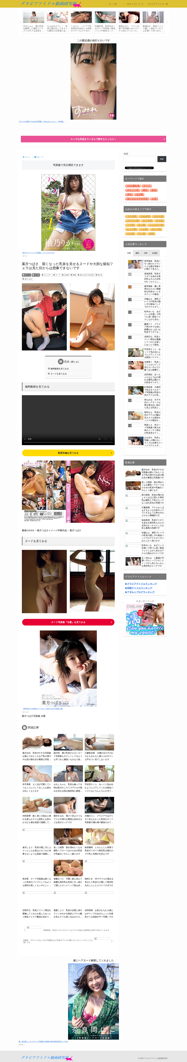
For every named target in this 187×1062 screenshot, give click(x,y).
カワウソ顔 (133, 220)
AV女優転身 (133, 186)
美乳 (129, 194)
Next (167, 22)
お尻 (154, 199)
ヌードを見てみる (59, 374)
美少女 (100, 275)
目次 (67, 361)
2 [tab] (89, 37)
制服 (74, 275)
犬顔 (151, 233)
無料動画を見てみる (60, 368)
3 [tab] (93, 37)
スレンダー (47, 275)
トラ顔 (130, 225)
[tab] (129, 253)
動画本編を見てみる (68, 453)
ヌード (57, 275)
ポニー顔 (156, 229)
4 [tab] (97, 37)
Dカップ (27, 275)
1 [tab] (86, 37)
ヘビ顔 (144, 229)
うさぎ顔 (131, 216)
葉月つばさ (28, 279)
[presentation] (129, 253)
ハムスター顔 (156, 225)
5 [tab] (101, 37)
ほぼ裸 (66, 275)
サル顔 (159, 220)
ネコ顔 (37, 275)
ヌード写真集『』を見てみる (68, 622)
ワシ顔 (141, 233)
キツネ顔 (147, 220)
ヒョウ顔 (131, 229)
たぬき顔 (145, 216)
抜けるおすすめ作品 (87, 275)
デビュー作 (133, 190)
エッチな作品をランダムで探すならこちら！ (93, 139)
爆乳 (145, 190)
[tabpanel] (33, 21)
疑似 (154, 190)
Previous (20, 22)
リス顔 (130, 233)
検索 (126, 154)
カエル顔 (158, 216)
